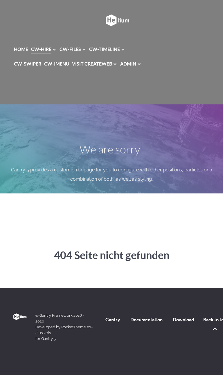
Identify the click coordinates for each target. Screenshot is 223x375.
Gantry (112, 319)
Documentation (146, 319)
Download (183, 319)
